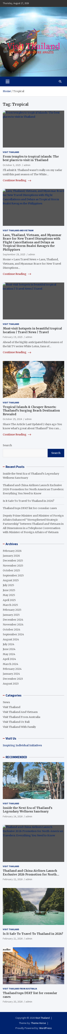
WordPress (45, 1028)
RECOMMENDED (16, 757)
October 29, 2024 (12, 419)
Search (7, 445)
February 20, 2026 (13, 1001)
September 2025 (13, 575)
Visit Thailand (11, 152)
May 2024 (9, 654)
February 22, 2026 (13, 879)
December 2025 (13, 560)
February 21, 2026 (13, 938)
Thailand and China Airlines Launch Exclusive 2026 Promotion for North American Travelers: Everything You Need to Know (33, 489)
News (6, 702)
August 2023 (11, 683)
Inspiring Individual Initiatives (22, 745)
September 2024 (13, 634)
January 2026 (11, 555)
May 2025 (9, 595)
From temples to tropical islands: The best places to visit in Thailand (31, 158)
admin (27, 165)
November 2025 (13, 565)
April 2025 (9, 600)
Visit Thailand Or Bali (16, 722)
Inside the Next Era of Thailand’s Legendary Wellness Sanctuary (27, 809)
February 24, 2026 (13, 816)
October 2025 (11, 570)
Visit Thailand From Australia (21, 717)
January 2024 (11, 673)
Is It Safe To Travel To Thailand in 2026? (28, 501)
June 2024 (9, 649)
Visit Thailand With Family (19, 727)
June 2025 (9, 590)
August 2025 (11, 580)
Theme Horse (38, 1023)
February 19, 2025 (13, 337)
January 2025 (11, 614)
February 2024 (12, 669)
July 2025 (8, 585)
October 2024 (11, 629)
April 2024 (9, 659)
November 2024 (13, 624)
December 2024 (13, 619)
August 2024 (11, 639)
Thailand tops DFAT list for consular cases (30, 508)
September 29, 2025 (14, 254)
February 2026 (12, 551)
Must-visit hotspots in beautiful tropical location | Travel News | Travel (32, 330)
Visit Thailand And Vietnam (18, 230)
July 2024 (8, 644)
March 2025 (10, 605)
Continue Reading (15, 180)
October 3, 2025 (12, 165)
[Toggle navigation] (7, 81)
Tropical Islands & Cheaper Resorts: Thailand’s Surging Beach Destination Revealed (31, 410)
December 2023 (13, 678)
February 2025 (12, 609)
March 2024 (10, 664)
